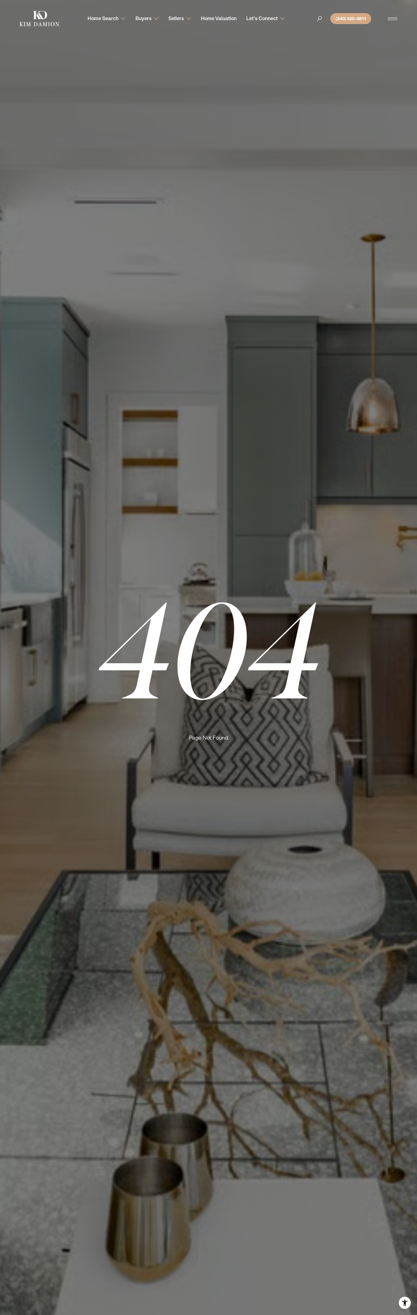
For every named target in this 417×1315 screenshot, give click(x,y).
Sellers (176, 18)
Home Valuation (219, 18)
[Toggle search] (319, 19)
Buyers (143, 18)
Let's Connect (262, 18)
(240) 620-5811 (350, 18)
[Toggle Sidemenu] (392, 18)
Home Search (103, 18)
